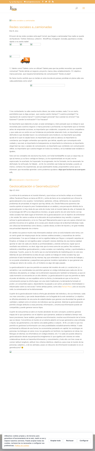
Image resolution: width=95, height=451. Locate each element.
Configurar (84, 441)
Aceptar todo (55, 441)
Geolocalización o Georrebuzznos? (34, 186)
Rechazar (70, 441)
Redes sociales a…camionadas (31, 27)
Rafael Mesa (67, 287)
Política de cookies (22, 445)
